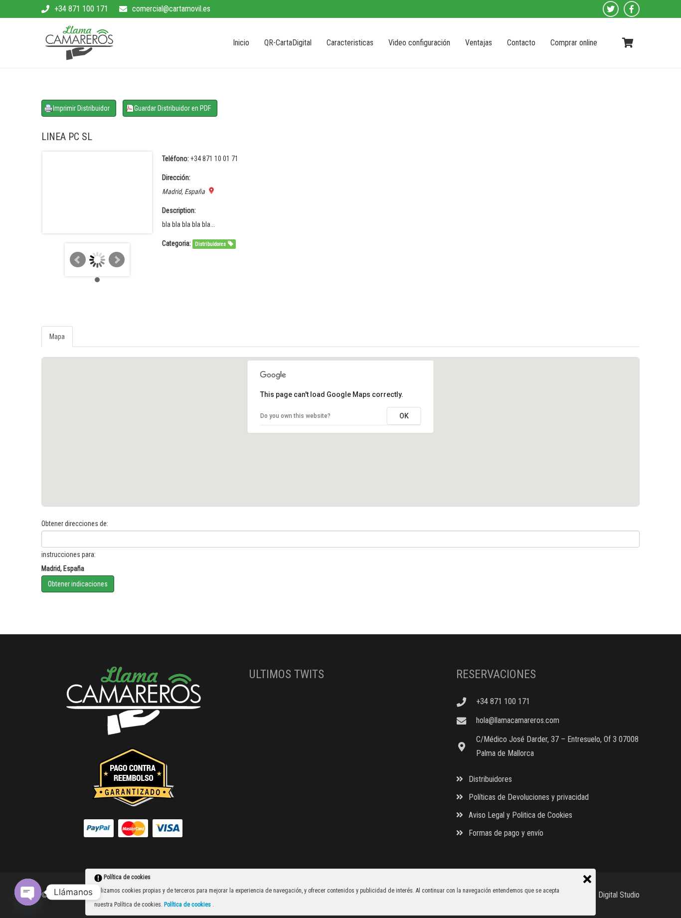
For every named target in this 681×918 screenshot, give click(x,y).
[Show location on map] (211, 190)
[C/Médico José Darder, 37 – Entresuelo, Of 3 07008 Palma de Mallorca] (466, 746)
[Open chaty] (27, 892)
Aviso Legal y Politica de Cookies (519, 815)
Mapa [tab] (57, 337)
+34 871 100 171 (81, 8)
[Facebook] (632, 9)
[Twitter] (611, 9)
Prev (78, 260)
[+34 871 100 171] (466, 702)
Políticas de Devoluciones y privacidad (528, 797)
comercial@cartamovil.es (171, 8)
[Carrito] (628, 43)
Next (117, 260)
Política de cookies (188, 904)
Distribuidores (210, 244)
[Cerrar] (587, 879)
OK (404, 416)
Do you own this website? (295, 415)
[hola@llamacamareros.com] (466, 721)
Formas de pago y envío (505, 833)
